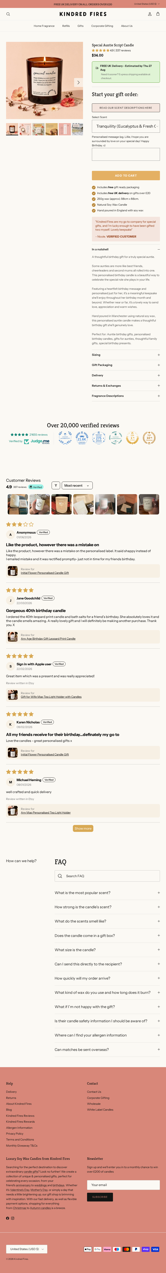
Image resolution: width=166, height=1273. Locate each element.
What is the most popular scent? (82, 892)
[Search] (8, 14)
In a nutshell (100, 249)
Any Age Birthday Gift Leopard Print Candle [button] (48, 638)
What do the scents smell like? (80, 921)
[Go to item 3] (61, 504)
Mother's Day (39, 1190)
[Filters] (56, 485)
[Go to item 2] (40, 504)
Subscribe (100, 1196)
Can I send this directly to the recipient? (88, 964)
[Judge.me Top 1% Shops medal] (132, 437)
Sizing (96, 355)
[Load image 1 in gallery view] (44, 80)
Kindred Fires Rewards (20, 1121)
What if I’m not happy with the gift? (85, 1006)
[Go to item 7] (149, 504)
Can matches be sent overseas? (82, 1049)
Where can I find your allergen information (91, 1035)
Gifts (80, 25)
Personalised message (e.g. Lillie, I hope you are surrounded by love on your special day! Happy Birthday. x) (120, 141)
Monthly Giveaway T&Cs (21, 1145)
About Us (126, 25)
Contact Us (94, 1092)
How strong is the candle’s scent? (83, 907)
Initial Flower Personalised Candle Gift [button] (45, 573)
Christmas (20, 1208)
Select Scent (99, 117)
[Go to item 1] (18, 504)
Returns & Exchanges (106, 385)
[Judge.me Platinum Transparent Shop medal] (115, 437)
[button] (101, 50)
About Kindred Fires (19, 1104)
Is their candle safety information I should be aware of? (101, 1021)
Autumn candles (40, 1208)
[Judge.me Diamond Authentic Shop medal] (65, 437)
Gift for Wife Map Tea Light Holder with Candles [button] (51, 697)
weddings (40, 1185)
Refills (66, 25)
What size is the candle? (75, 949)
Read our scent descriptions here (126, 107)
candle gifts (31, 1171)
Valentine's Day (19, 1190)
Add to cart (126, 175)
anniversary (23, 1185)
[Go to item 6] (127, 504)
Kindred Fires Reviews (20, 1116)
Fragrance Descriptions (108, 396)
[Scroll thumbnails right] (155, 504)
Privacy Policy (14, 1133)
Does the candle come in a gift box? (85, 935)
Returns (11, 1098)
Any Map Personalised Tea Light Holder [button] (46, 812)
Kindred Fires (21, 1259)
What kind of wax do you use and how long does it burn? (102, 992)
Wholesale (94, 1104)
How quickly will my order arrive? (82, 978)
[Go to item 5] (105, 504)
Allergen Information (19, 1128)
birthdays (58, 1185)
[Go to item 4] (83, 504)
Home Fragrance (44, 25)
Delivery (97, 375)
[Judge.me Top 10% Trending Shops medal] (149, 437)
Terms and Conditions (20, 1139)
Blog (9, 1109)
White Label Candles (100, 1109)
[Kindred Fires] (83, 14)
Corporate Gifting (102, 25)
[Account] (149, 14)
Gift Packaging (102, 365)
